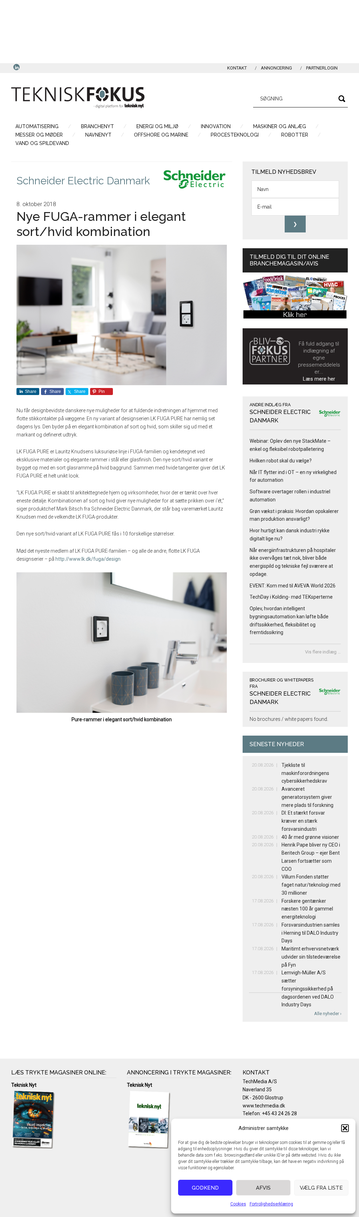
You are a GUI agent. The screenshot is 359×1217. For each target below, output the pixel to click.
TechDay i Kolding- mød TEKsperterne (291, 597)
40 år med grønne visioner (310, 837)
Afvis (263, 1188)
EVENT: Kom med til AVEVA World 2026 (293, 585)
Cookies (238, 1204)
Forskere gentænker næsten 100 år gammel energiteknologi (307, 909)
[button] (344, 1128)
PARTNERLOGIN (322, 68)
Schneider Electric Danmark (83, 181)
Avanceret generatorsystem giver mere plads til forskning (307, 797)
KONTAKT (237, 68)
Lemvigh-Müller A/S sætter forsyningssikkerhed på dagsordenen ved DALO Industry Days (308, 988)
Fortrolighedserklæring (271, 1204)
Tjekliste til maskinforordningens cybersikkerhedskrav (305, 773)
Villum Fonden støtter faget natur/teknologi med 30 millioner (311, 885)
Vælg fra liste (321, 1188)
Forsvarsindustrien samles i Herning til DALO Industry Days (311, 933)
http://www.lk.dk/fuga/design (88, 559)
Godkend (205, 1188)
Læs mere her (319, 379)
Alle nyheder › (327, 1013)
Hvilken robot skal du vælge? (281, 460)
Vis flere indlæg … (323, 651)
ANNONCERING (276, 68)
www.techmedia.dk (264, 1106)
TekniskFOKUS (77, 97)
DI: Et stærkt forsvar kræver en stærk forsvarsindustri (303, 821)
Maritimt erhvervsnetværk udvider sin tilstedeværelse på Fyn (311, 957)
